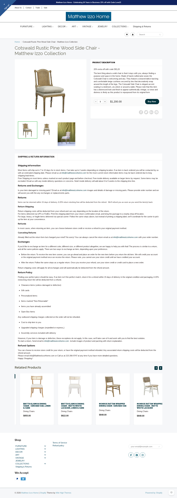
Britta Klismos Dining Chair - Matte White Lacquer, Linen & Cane (67, 406)
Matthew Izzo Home (29, 493)
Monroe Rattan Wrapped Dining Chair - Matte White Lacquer (145, 406)
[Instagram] (142, 455)
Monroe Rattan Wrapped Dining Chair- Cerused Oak (107, 405)
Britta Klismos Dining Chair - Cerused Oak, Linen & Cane (31, 406)
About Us (18, 8)
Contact (28, 8)
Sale (45, 8)
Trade (38, 8)
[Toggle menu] (45, 446)
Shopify (43, 493)
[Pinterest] (136, 455)
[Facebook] (131, 455)
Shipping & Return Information (36, 157)
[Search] (160, 35)
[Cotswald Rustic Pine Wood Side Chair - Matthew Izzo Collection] (50, 91)
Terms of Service (60, 443)
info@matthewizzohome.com (73, 173)
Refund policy (58, 445)
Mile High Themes (63, 493)
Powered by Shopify (153, 493)
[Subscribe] (159, 447)
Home (17, 42)
